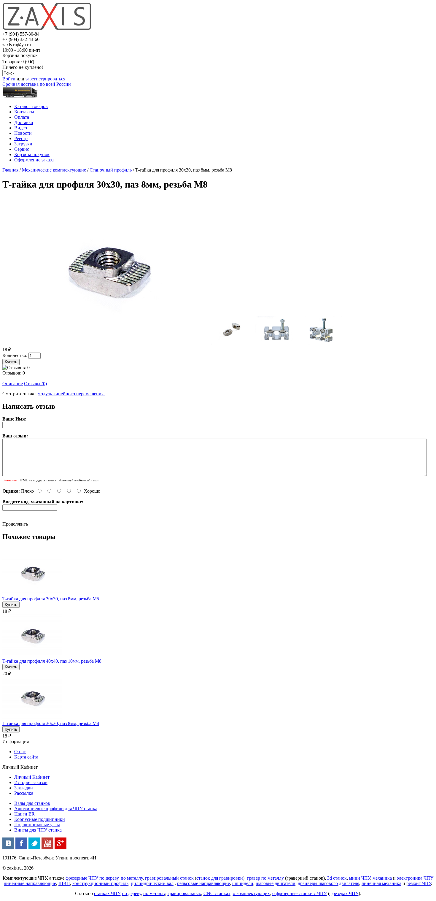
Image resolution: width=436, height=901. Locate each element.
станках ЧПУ (107, 893)
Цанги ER (24, 813)
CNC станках (216, 893)
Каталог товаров (31, 106)
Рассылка (23, 793)
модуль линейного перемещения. (71, 393)
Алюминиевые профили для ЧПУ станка (55, 808)
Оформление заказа (34, 159)
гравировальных (184, 893)
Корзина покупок (32, 154)
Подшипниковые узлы (37, 824)
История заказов (30, 782)
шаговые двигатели (275, 883)
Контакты (24, 111)
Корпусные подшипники (39, 819)
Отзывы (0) (35, 383)
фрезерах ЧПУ (344, 893)
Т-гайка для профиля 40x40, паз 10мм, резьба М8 (51, 661)
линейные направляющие (30, 883)
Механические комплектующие (54, 169)
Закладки (23, 787)
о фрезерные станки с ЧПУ (299, 893)
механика (382, 878)
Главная (10, 169)
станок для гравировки (219, 878)
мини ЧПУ (359, 878)
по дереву (108, 878)
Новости (23, 133)
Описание (12, 383)
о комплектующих (251, 893)
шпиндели (242, 883)
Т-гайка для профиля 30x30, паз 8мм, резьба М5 (50, 598)
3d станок (337, 878)
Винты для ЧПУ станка (38, 829)
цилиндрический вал (152, 883)
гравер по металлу (265, 878)
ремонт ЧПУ (418, 883)
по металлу (132, 878)
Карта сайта (26, 756)
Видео (20, 127)
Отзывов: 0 (13, 372)
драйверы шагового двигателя (328, 883)
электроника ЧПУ (414, 878)
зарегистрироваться (45, 78)
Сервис (21, 149)
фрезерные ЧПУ (82, 878)
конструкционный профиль (100, 883)
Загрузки (23, 143)
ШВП (64, 883)
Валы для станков (32, 803)
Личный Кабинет (32, 777)
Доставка (23, 122)
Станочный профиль (111, 169)
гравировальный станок (169, 878)
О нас (20, 751)
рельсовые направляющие (203, 883)
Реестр (21, 138)
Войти (8, 78)
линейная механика (381, 883)
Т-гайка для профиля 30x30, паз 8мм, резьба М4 (50, 723)
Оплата (21, 117)
